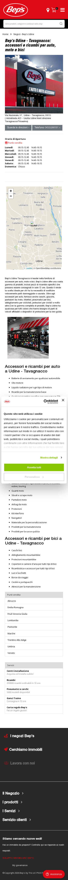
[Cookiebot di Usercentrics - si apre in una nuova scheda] (44, 402)
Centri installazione (18, 670)
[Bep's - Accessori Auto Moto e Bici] (15, 10)
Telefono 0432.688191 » (47, 128)
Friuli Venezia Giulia (17, 613)
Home (5, 34)
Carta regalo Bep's (17, 707)
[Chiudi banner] (63, 401)
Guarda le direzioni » (18, 128)
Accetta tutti (34, 467)
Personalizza (32, 476)
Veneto (11, 652)
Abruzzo (12, 600)
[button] (47, 9)
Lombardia (13, 620)
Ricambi (11, 680)
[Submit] (61, 23)
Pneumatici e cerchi (17, 689)
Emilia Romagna (15, 607)
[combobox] (34, 24)
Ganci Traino (14, 698)
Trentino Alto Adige (17, 639)
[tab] (34, 793)
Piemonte (12, 626)
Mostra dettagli (49, 457)
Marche (11, 633)
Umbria (11, 646)
